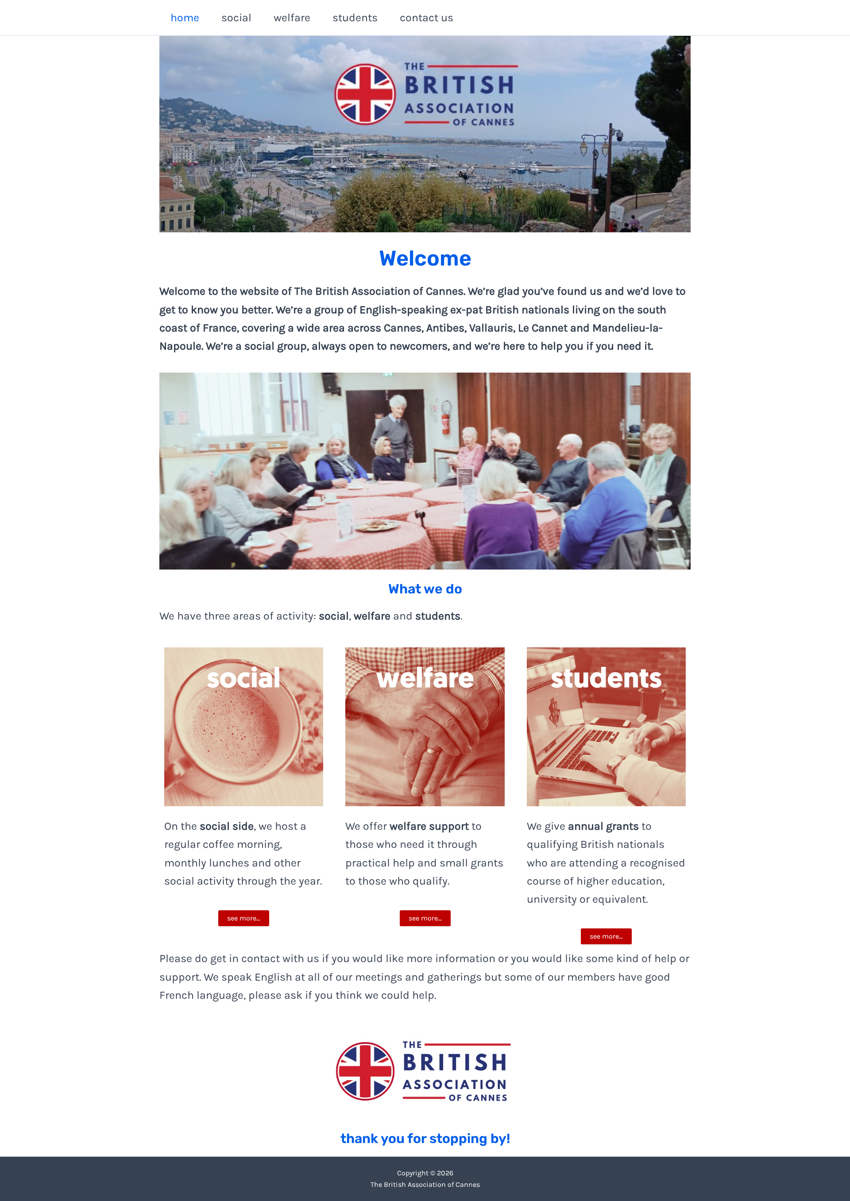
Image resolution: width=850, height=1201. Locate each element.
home (184, 17)
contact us (426, 17)
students (355, 17)
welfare (292, 17)
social (236, 17)
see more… (243, 918)
